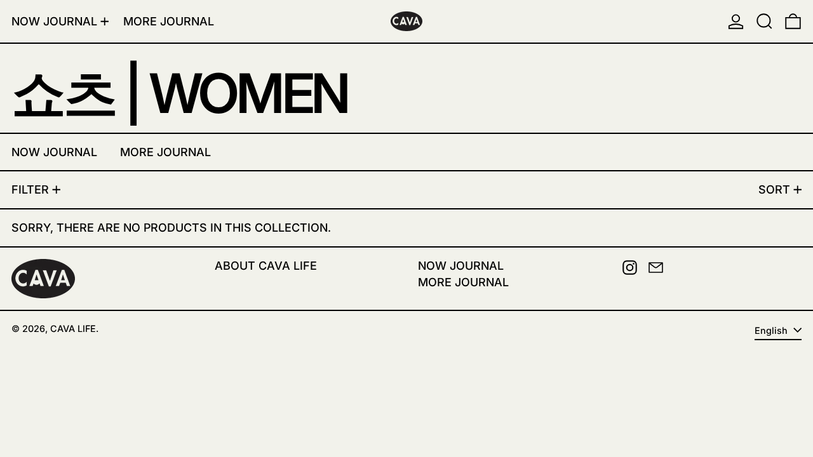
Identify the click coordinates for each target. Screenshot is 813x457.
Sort (774, 189)
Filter (30, 189)
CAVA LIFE (73, 328)
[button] (764, 21)
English (772, 330)
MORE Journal (463, 282)
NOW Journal (461, 265)
